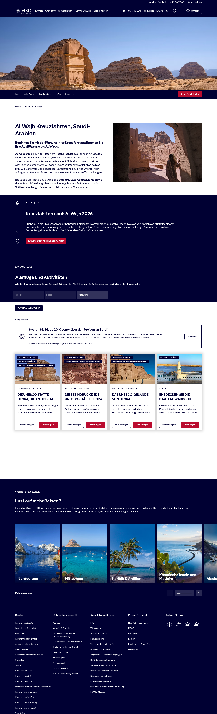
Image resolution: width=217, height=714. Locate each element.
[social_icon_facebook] (169, 624)
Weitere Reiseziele (65, 94)
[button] (92, 295)
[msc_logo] (23, 11)
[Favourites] (174, 11)
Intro (17, 94)
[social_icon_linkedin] (196, 624)
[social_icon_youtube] (187, 624)
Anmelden (192, 337)
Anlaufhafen (29, 94)
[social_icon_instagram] (178, 624)
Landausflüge (45, 94)
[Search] (167, 11)
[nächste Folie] (199, 593)
